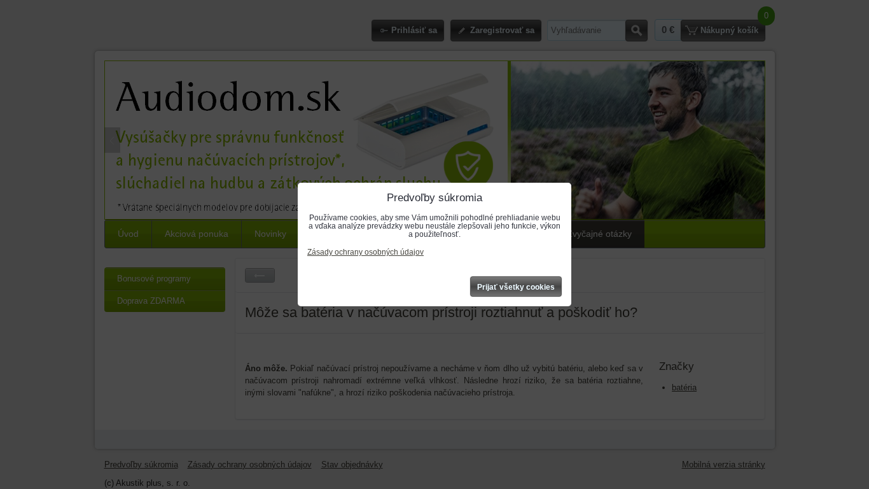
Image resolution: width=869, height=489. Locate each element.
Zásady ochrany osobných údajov (365, 252)
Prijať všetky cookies (516, 287)
